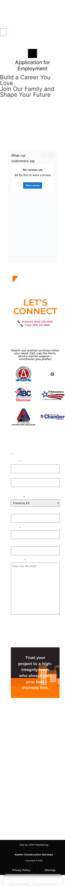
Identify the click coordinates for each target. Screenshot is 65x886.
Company (17, 511)
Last (13, 489)
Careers (18, 822)
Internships (20, 830)
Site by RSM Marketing (34, 844)
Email (15, 527)
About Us (19, 800)
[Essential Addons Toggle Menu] (3, 32)
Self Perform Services (27, 709)
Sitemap (50, 870)
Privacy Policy (21, 870)
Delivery (19, 743)
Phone (15, 543)
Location (18, 496)
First (14, 475)
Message (18, 559)
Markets (18, 774)
